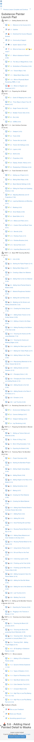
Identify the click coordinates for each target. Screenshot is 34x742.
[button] (1, 2)
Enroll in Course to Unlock (17, 737)
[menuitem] (1, 4)
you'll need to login (24, 734)
